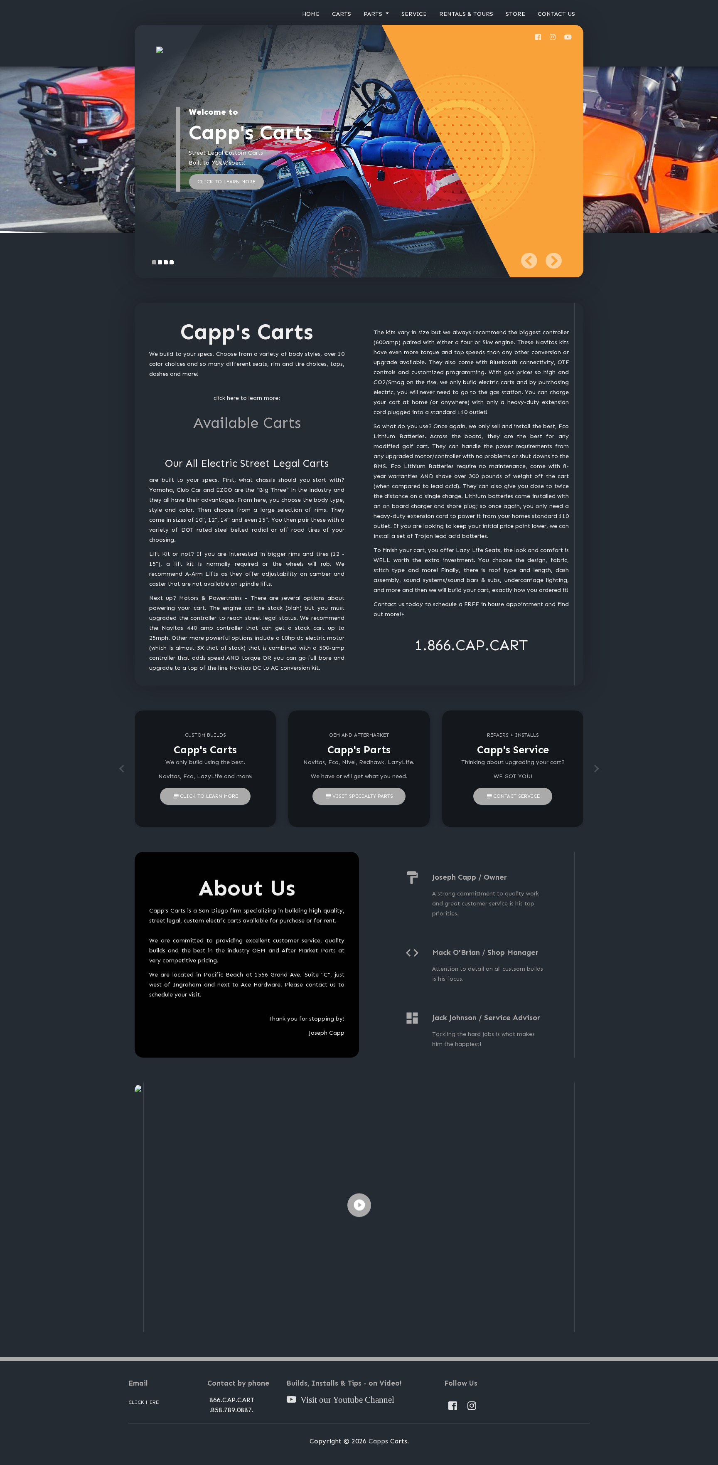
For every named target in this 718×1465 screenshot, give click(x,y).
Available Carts (247, 423)
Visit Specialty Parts (359, 796)
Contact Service (513, 796)
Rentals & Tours (466, 13)
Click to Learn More (205, 796)
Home (311, 13)
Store (515, 13)
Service (414, 13)
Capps (378, 1441)
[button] (529, 260)
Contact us (556, 13)
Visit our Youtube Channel (345, 1400)
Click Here (143, 1402)
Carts (341, 13)
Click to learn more (226, 182)
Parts (374, 13)
